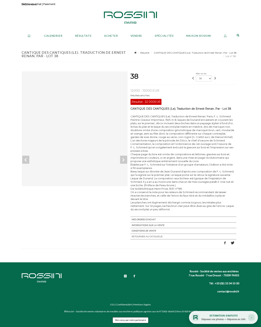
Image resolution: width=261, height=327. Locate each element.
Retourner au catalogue (147, 236)
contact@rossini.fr (228, 291)
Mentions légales (142, 304)
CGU (112, 304)
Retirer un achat (31, 4)
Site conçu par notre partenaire (130, 320)
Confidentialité (124, 304)
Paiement (49, 4)
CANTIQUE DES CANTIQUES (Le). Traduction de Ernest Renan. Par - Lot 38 (195, 52)
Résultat (144, 52)
